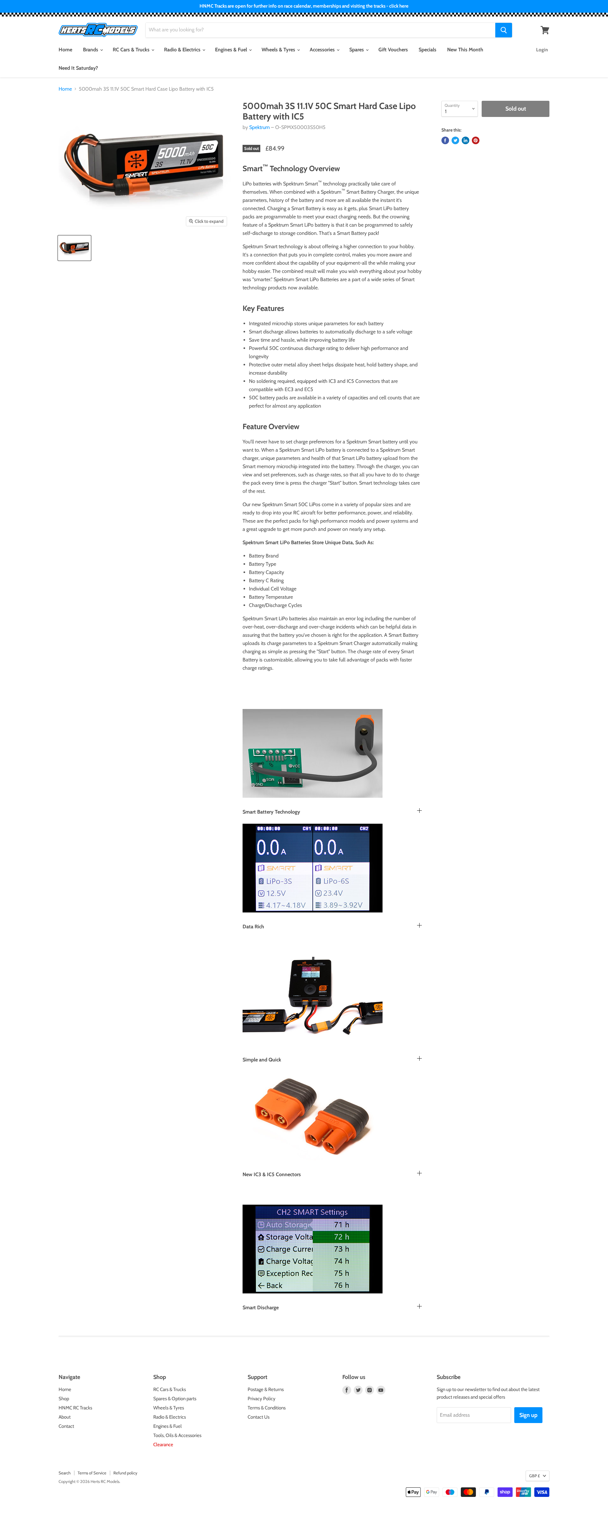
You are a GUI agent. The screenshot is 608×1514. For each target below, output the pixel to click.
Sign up (528, 1415)
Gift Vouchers (393, 50)
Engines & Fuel (231, 50)
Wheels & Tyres (279, 50)
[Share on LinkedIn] (465, 140)
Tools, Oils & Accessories (177, 1435)
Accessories (323, 50)
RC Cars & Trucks (132, 50)
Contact (66, 1426)
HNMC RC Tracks (75, 1408)
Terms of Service (92, 1472)
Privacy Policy (262, 1398)
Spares (357, 50)
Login (542, 50)
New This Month (465, 50)
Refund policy (125, 1472)
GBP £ (534, 1475)
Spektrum (259, 127)
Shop (64, 1398)
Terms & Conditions (267, 1408)
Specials (427, 50)
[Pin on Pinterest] (475, 140)
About (65, 1417)
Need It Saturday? (78, 68)
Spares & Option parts (174, 1398)
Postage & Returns (266, 1389)
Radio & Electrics (183, 50)
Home (65, 50)
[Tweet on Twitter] (455, 140)
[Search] (503, 30)
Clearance (163, 1444)
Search (65, 1472)
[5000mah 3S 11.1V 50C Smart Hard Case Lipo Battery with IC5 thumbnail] (74, 248)
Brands (91, 50)
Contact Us (258, 1417)
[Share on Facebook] (445, 140)
